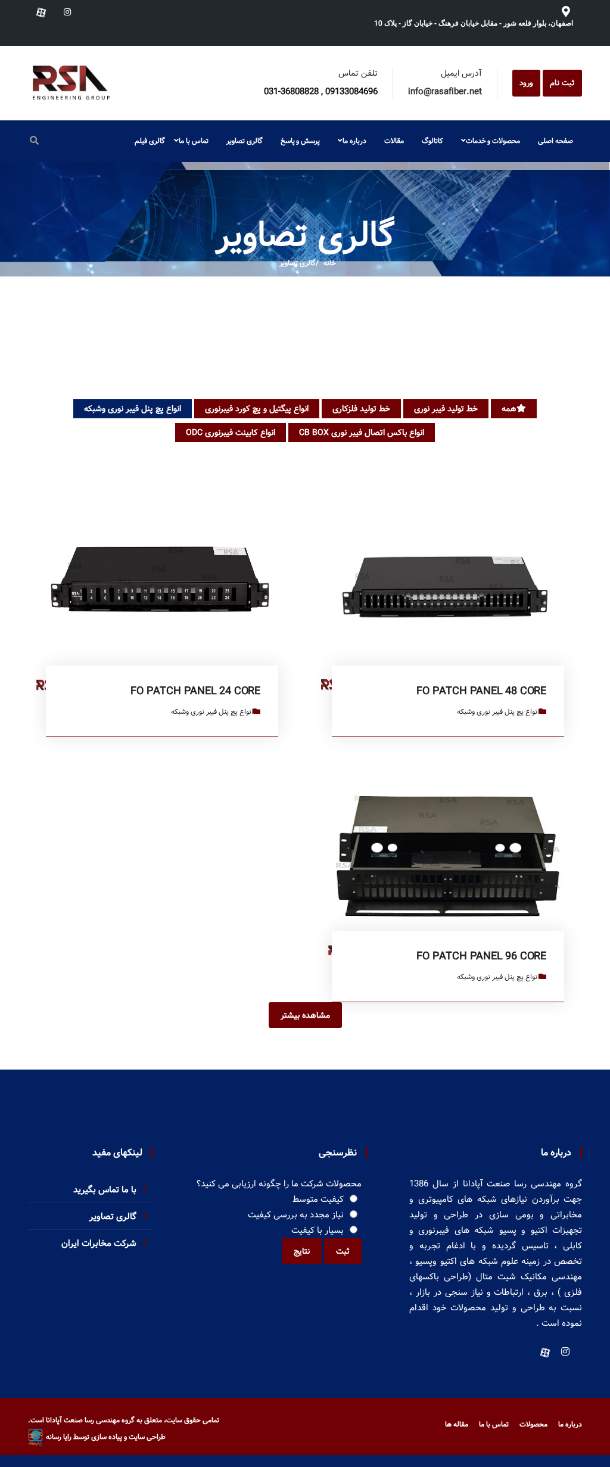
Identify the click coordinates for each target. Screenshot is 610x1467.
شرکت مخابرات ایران (98, 1243)
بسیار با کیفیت (317, 1230)
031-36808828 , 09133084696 (321, 92)
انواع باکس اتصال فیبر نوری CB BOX (361, 432)
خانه (329, 263)
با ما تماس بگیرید (104, 1190)
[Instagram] (66, 12)
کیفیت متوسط (318, 1199)
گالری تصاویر (297, 263)
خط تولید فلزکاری (361, 408)
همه (509, 408)
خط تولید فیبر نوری (446, 408)
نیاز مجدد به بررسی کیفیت (296, 1215)
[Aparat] (41, 12)
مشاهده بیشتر (305, 1015)
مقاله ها (456, 1424)
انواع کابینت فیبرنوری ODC (230, 432)
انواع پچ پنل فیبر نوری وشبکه (132, 408)
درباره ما (354, 141)
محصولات (533, 1424)
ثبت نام (562, 83)
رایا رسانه (58, 1437)
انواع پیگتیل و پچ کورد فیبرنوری (257, 408)
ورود (526, 83)
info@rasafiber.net (445, 92)
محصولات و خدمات (493, 141)
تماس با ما (193, 141)
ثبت (343, 1251)
